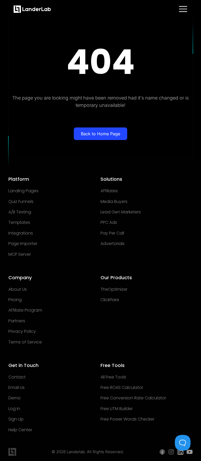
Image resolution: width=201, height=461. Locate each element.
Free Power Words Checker (127, 419)
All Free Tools (113, 377)
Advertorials (112, 243)
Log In (14, 408)
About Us (17, 289)
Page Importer (22, 243)
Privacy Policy (22, 331)
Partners (16, 321)
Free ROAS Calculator (121, 387)
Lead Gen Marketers (120, 212)
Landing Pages (23, 191)
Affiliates (109, 191)
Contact (17, 377)
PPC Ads (108, 222)
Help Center (20, 430)
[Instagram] (171, 452)
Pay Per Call (112, 233)
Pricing (15, 299)
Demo (14, 398)
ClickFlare (109, 299)
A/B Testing (19, 212)
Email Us (16, 387)
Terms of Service (25, 342)
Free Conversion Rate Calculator (133, 398)
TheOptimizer (113, 289)
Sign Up (16, 419)
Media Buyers (113, 201)
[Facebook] (162, 452)
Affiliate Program (25, 310)
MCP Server (19, 254)
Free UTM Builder (116, 408)
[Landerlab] (32, 9)
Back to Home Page (100, 133)
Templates (19, 222)
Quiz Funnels (21, 201)
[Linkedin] (180, 452)
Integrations (20, 233)
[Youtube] (189, 452)
